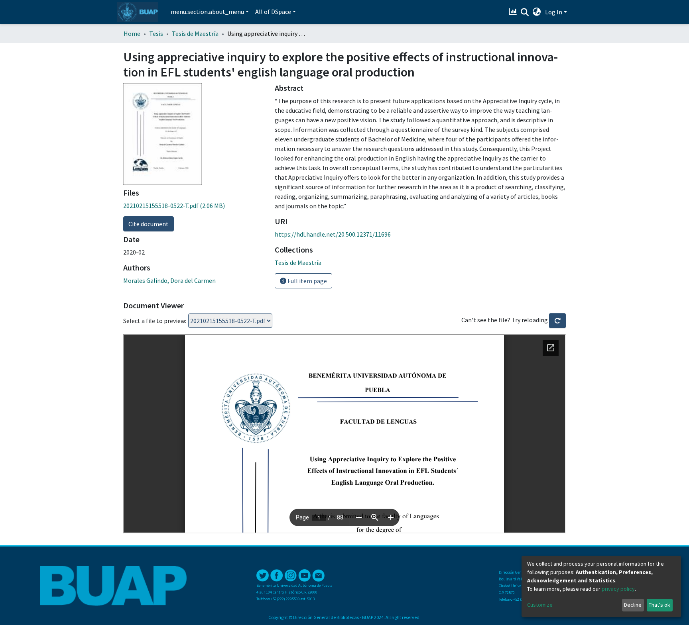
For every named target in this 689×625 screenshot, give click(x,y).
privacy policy (618, 588)
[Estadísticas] (514, 12)
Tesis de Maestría (195, 33)
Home (132, 33)
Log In (553, 12)
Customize (540, 604)
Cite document (148, 224)
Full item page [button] (306, 281)
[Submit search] (525, 12)
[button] (536, 12)
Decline (633, 604)
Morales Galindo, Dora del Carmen (169, 280)
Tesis (156, 33)
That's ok (659, 604)
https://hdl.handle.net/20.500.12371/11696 (333, 234)
